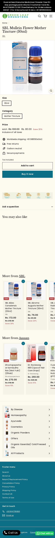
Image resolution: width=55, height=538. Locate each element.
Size (4, 98)
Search (5, 472)
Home (4, 23)
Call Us (12, 533)
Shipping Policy (9, 490)
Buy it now (27, 174)
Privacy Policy (8, 486)
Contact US (7, 494)
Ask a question (10, 206)
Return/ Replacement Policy (15, 479)
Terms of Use (8, 497)
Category (7, 111)
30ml (6, 103)
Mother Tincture (12, 116)
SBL (3, 36)
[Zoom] (51, 90)
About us (6, 476)
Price (5, 124)
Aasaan (24, 338)
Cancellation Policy (11, 483)
